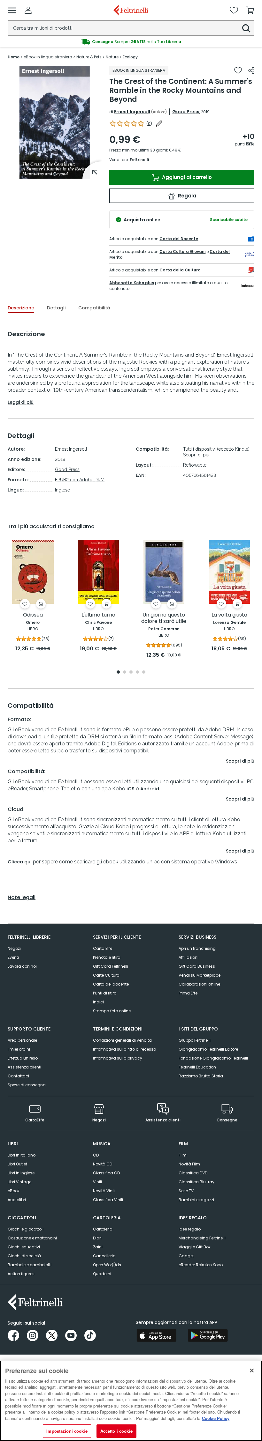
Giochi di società (24, 1256)
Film (183, 1155)
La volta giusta (229, 615)
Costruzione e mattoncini (32, 1238)
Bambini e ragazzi (196, 1199)
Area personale (22, 1040)
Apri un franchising (197, 948)
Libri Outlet (17, 1164)
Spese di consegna (27, 1085)
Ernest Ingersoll (132, 111)
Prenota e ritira (106, 957)
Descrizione (21, 308)
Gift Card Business (197, 966)
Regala (186, 195)
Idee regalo (190, 1229)
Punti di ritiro (104, 993)
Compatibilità (94, 308)
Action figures (21, 1273)
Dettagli (56, 308)
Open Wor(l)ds (107, 1264)
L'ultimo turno (98, 615)
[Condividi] (251, 70)
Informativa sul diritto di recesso (124, 1049)
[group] (131, 41)
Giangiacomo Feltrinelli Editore (208, 1049)
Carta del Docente (178, 238)
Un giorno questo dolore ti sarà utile (163, 618)
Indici (98, 1002)
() (149, 123)
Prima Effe (188, 993)
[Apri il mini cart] (250, 10)
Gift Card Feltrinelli (110, 966)
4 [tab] (137, 672)
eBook (13, 1190)
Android (149, 789)
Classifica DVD (193, 1173)
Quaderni (102, 1273)
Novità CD (102, 1164)
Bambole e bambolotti (29, 1264)
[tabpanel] (55, 122)
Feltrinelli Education (197, 1067)
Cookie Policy (215, 1418)
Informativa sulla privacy (117, 1058)
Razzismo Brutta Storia (201, 1076)
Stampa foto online (112, 1011)
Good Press (185, 111)
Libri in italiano (21, 1155)
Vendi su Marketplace (199, 975)
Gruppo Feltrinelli (195, 1040)
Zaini (98, 1247)
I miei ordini (19, 1049)
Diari (97, 1238)
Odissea (33, 615)
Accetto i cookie (116, 1431)
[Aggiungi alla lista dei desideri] (238, 70)
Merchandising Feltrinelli (202, 1238)
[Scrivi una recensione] (159, 123)
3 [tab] (131, 672)
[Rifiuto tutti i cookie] (252, 1370)
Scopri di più (196, 454)
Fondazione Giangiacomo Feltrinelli (213, 1058)
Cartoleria (102, 1229)
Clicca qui (20, 862)
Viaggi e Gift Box (195, 1247)
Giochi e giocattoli (25, 1229)
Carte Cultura (106, 975)
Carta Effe (102, 948)
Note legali (21, 897)
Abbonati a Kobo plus (131, 282)
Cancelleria (104, 1256)
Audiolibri (17, 1199)
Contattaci (18, 1076)
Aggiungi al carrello (186, 177)
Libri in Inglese (21, 1173)
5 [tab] (144, 672)
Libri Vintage (19, 1182)
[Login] (28, 10)
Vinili (97, 1182)
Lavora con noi (22, 966)
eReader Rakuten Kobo (201, 1264)
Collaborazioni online (199, 984)
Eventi (13, 957)
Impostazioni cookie (66, 1431)
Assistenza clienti (24, 1067)
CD (96, 1155)
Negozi (14, 948)
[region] (131, 1400)
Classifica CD (106, 1173)
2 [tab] (124, 672)
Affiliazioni (188, 957)
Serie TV (186, 1190)
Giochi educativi (24, 1247)
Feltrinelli (139, 159)
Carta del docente (111, 984)
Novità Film (189, 1164)
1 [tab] (54, 174)
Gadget (186, 1256)
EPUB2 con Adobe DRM (79, 479)
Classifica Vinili (108, 1199)
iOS (131, 789)
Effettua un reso (23, 1058)
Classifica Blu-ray (196, 1182)
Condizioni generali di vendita (122, 1040)
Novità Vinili (104, 1190)
